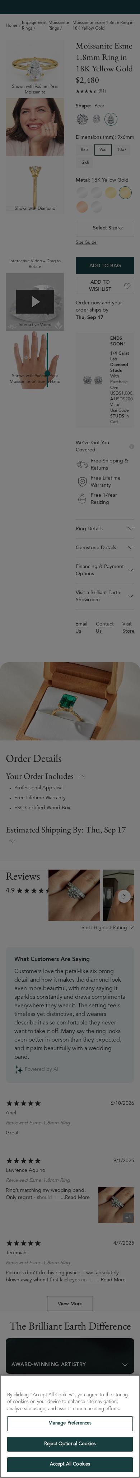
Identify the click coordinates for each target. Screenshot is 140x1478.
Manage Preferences (70, 1423)
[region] (70, 1426)
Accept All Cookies (70, 1464)
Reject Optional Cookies (70, 1444)
